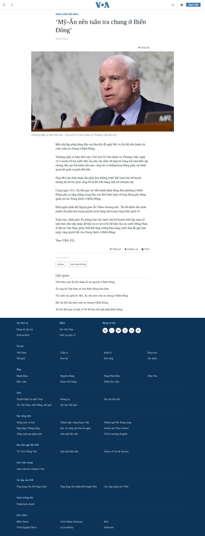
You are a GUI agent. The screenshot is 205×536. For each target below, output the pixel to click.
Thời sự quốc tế (68, 335)
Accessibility (66, 527)
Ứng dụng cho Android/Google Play (78, 486)
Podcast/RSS (23, 335)
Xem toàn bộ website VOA (30, 469)
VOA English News (27, 527)
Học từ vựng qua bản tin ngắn (75, 428)
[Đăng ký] (138, 330)
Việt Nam (21, 352)
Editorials (109, 527)
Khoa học (152, 352)
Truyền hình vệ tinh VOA (30, 399)
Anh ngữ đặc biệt (69, 434)
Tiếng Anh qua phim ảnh (29, 434)
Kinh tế (107, 352)
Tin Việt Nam (66, 329)
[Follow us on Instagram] (125, 330)
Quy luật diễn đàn (69, 451)
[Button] (143, 48)
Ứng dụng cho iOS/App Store (32, 486)
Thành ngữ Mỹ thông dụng (117, 422)
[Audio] (173, 4)
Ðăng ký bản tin (25, 329)
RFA (106, 521)
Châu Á (64, 352)
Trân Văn (152, 376)
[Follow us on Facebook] (105, 330)
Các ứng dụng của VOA (116, 486)
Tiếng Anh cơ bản (26, 422)
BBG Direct (23, 521)
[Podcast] (131, 330)
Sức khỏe (152, 358)
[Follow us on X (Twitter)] (111, 330)
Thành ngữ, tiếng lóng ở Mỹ (74, 422)
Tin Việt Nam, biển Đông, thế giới (34, 405)
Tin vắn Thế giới (68, 405)
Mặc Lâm (21, 381)
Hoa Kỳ (64, 358)
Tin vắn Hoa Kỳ (112, 399)
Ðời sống (108, 358)
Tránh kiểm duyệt (25, 504)
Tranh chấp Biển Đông (67, 14)
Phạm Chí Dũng (68, 381)
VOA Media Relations (71, 521)
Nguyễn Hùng (67, 376)
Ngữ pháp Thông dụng (28, 428)
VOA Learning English (115, 434)
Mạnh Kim (22, 376)
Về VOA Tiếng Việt (27, 451)
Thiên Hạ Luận (111, 381)
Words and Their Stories (116, 428)
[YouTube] (181, 4)
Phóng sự (65, 399)
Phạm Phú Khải (112, 376)
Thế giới (21, 358)
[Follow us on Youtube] (118, 330)
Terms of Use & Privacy (116, 451)
